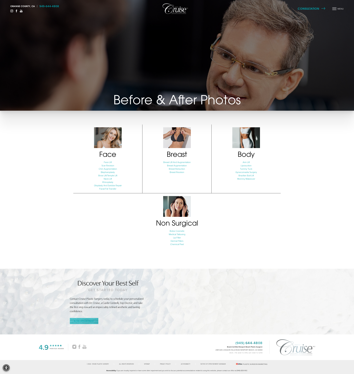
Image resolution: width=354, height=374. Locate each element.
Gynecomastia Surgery (246, 172)
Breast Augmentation (177, 165)
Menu (341, 8)
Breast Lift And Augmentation (177, 162)
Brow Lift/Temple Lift (107, 175)
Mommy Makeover (246, 178)
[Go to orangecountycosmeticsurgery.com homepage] (175, 8)
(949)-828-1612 (242, 370)
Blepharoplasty (108, 172)
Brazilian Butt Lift (246, 175)
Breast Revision (177, 172)
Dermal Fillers (177, 240)
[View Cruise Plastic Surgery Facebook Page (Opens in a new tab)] (16, 10)
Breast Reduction (177, 168)
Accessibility (185, 364)
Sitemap (147, 364)
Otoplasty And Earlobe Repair (108, 185)
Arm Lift (246, 162)
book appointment (84, 321)
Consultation (308, 8)
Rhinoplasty (107, 182)
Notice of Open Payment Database (213, 364)
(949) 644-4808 (249, 343)
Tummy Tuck (246, 168)
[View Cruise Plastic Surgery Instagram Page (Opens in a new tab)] (11, 10)
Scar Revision (107, 165)
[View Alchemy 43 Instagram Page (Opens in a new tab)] (74, 347)
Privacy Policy (165, 364)
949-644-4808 (49, 6)
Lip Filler (177, 237)
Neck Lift (108, 178)
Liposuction (246, 165)
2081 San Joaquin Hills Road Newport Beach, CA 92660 (238, 350)
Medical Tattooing (177, 234)
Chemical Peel (177, 244)
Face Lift (108, 162)
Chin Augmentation (108, 168)
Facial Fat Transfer (107, 188)
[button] (334, 8)
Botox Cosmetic (177, 230)
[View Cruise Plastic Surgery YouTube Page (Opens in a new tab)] (21, 10)
